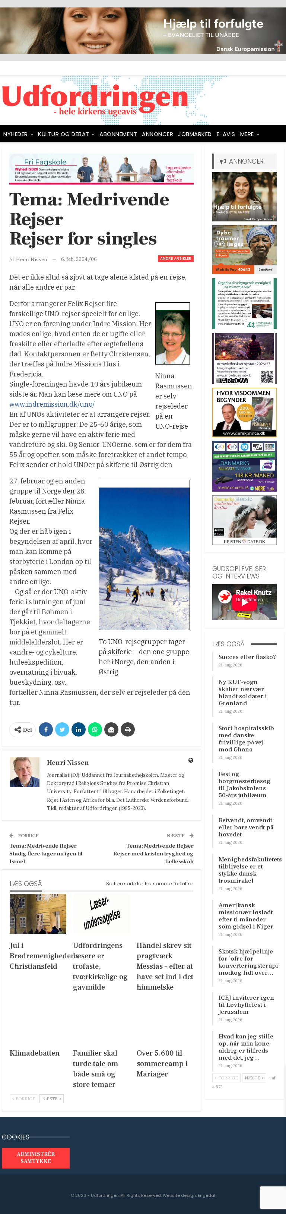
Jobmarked (195, 134)
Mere (247, 134)
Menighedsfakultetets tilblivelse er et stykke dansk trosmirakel (250, 870)
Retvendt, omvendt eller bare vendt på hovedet (246, 827)
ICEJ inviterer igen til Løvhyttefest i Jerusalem (246, 1005)
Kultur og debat (63, 134)
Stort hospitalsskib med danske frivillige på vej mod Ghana (246, 739)
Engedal (206, 1195)
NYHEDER (15, 134)
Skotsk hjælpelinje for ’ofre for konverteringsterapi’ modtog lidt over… (249, 962)
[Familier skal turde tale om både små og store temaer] (101, 1021)
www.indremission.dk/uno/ (52, 404)
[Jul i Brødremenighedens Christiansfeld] (38, 914)
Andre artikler (175, 258)
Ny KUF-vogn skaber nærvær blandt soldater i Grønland (243, 692)
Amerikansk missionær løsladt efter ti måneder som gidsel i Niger (246, 916)
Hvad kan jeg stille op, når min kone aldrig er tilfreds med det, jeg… (246, 1047)
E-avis (226, 134)
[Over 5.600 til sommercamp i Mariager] (165, 1021)
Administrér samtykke (36, 1158)
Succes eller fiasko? (247, 657)
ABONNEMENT (118, 134)
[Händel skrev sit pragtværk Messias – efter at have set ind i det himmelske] (165, 914)
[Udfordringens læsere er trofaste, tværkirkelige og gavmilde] (101, 914)
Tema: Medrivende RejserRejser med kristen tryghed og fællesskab (153, 853)
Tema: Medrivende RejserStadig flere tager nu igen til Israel (45, 853)
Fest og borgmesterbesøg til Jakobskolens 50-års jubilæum (245, 785)
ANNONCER (157, 134)
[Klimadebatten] (38, 1021)
